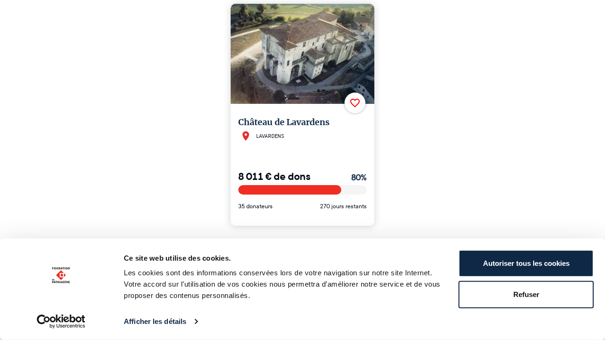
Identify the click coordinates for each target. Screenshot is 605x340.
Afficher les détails (155, 321)
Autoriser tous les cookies (526, 263)
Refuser (526, 294)
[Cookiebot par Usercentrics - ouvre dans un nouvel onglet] (61, 321)
